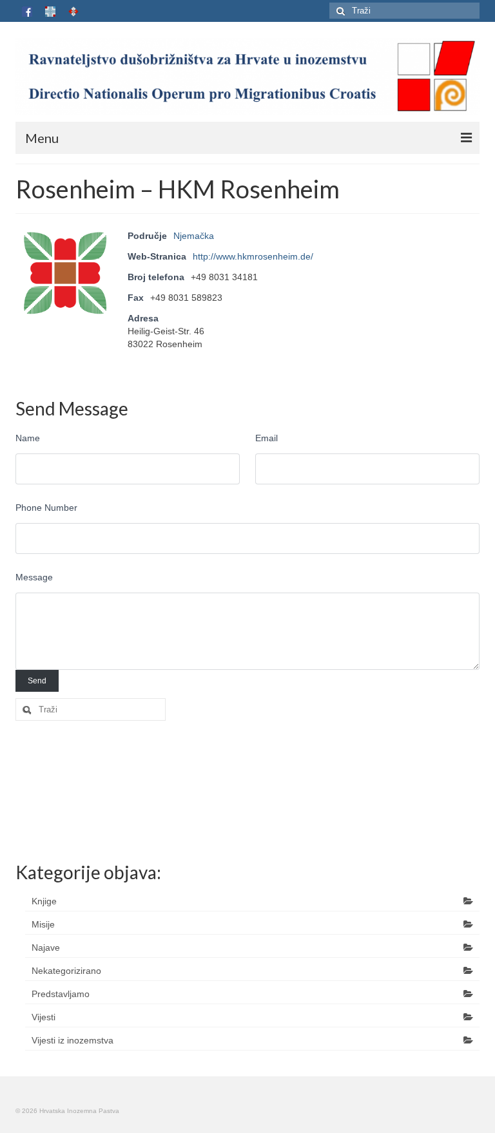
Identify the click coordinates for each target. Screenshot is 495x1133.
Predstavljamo (61, 994)
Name (27, 438)
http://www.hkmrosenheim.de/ (253, 256)
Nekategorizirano (66, 971)
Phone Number (46, 507)
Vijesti (43, 1017)
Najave (46, 947)
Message (34, 577)
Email (266, 438)
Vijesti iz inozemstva (72, 1040)
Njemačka (193, 236)
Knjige (44, 901)
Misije (43, 924)
